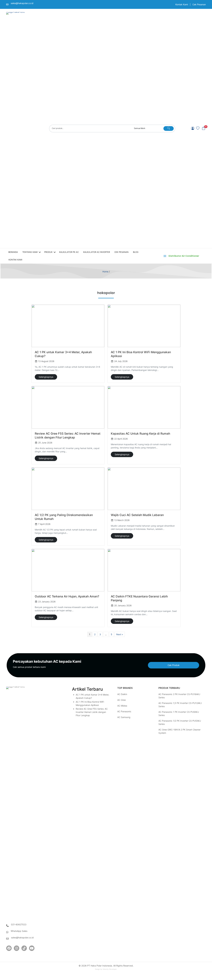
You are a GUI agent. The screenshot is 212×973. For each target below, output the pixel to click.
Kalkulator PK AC (69, 252)
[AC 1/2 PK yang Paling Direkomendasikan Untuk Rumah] (68, 489)
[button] (203, 128)
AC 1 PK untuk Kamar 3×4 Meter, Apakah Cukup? (92, 696)
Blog (135, 252)
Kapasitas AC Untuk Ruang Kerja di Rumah (140, 433)
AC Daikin (122, 694)
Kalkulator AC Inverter (96, 252)
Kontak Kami (181, 4)
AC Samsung (123, 717)
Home (105, 271)
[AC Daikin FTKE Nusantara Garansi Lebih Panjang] (144, 570)
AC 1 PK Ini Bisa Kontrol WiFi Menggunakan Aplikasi (90, 703)
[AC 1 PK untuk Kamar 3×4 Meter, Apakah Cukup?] (68, 326)
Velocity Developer (110, 969)
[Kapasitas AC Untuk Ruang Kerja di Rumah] (144, 407)
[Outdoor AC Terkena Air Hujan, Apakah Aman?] (68, 570)
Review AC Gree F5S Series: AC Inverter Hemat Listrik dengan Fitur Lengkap (92, 712)
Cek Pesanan (199, 4)
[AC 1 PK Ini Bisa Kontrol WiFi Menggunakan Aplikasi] (144, 326)
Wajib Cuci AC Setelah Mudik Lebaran (137, 515)
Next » (119, 634)
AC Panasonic (124, 711)
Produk (48, 252)
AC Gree (121, 700)
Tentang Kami (30, 252)
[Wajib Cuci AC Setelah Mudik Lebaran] (144, 489)
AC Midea (122, 705)
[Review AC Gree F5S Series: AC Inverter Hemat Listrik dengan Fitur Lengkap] (68, 407)
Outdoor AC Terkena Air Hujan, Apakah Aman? (67, 596)
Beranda (13, 252)
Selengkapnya (46, 377)
